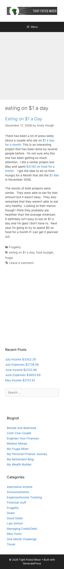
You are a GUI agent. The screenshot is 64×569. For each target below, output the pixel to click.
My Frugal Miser (18, 449)
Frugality (15, 247)
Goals (11, 513)
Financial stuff (16, 502)
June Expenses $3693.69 (23, 375)
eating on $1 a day (21, 252)
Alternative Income (19, 487)
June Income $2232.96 (21, 370)
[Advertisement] (32, 66)
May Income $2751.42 (20, 380)
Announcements (18, 492)
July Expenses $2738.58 (22, 364)
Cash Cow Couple (19, 433)
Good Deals (15, 518)
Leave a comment (21, 263)
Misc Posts (14, 534)
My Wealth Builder (19, 464)
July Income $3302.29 (20, 359)
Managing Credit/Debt (22, 528)
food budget (44, 252)
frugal (9, 257)
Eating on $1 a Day (23, 118)
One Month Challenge (22, 539)
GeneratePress (32, 563)
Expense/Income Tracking (24, 497)
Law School (15, 523)
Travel (11, 544)
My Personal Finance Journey (27, 454)
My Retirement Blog (20, 459)
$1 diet (54, 175)
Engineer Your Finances (23, 438)
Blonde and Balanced (21, 428)
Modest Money (17, 443)
